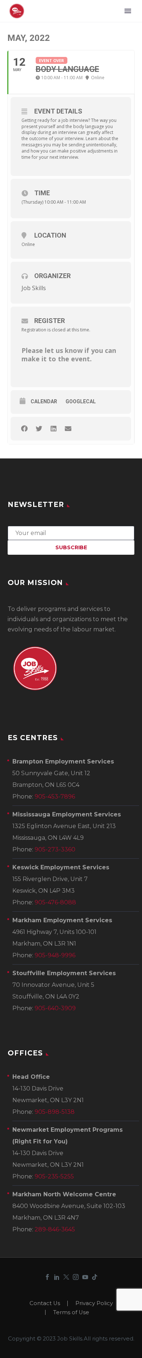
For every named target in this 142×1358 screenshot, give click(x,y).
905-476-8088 (55, 902)
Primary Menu (127, 10)
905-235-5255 (54, 1176)
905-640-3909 (55, 1008)
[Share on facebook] (24, 428)
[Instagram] (76, 1277)
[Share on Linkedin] (53, 428)
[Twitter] (66, 1277)
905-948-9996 (55, 955)
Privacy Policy (94, 1303)
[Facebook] (47, 1277)
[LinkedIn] (57, 1277)
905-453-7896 (55, 796)
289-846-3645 (55, 1229)
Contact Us (44, 1303)
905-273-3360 (55, 849)
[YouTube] (85, 1277)
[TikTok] (95, 1277)
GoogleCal (81, 401)
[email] (71, 532)
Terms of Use (71, 1312)
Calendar (44, 401)
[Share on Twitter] (38, 428)
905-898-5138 (55, 1111)
